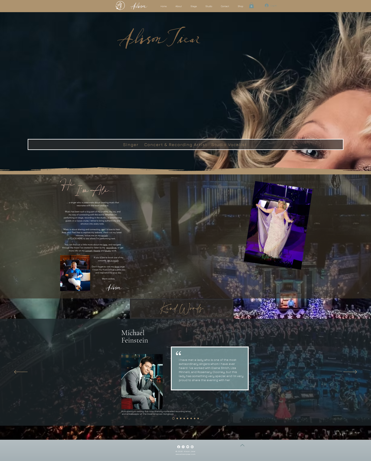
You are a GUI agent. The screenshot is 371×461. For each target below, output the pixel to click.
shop (116, 266)
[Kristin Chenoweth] (180, 418)
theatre (96, 250)
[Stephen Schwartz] (187, 418)
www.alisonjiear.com (185, 454)
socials (104, 235)
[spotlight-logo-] (192, 446)
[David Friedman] (191, 418)
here (105, 244)
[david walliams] (198, 418)
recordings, (111, 247)
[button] (251, 5)
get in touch (113, 260)
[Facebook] (178, 446)
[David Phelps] (184, 418)
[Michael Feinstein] (173, 418)
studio (108, 250)
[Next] (350, 372)
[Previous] (21, 372)
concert (88, 250)
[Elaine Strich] (177, 418)
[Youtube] (187, 446)
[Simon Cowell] (194, 418)
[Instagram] (183, 446)
